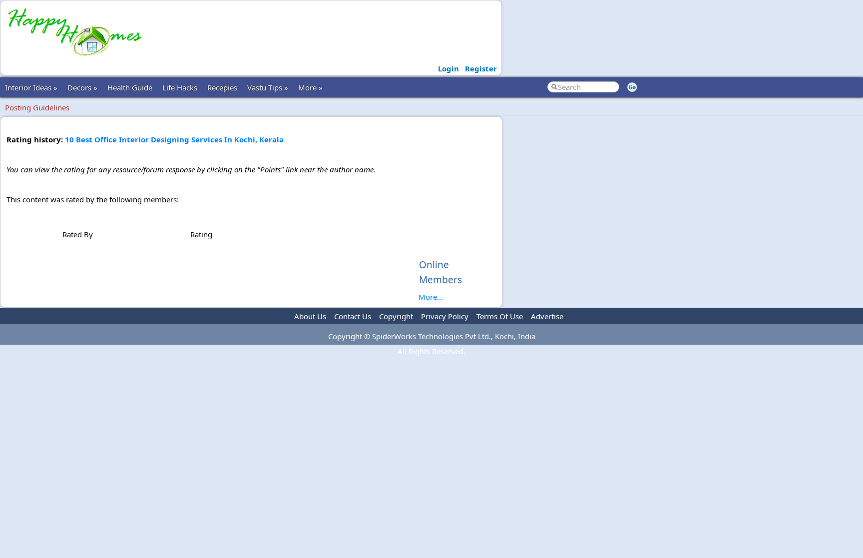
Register (481, 68)
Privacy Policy (444, 316)
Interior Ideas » (31, 87)
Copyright (396, 316)
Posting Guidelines (37, 107)
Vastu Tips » (267, 87)
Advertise (547, 316)
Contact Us (352, 316)
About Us (310, 316)
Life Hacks (179, 87)
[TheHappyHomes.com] (74, 58)
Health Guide (129, 87)
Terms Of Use (499, 316)
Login (448, 68)
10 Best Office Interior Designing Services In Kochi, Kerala (174, 139)
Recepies (222, 87)
